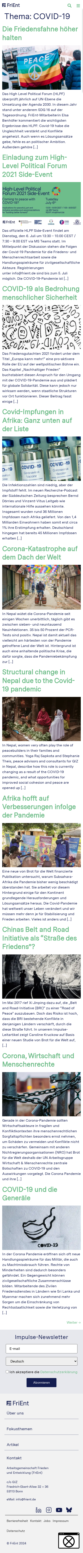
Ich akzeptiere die (43, 1372)
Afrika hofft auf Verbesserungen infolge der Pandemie (39, 806)
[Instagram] (49, 1510)
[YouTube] (59, 1510)
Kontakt (35, 1521)
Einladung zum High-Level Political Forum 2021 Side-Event (34, 165)
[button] (68, 1541)
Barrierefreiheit (17, 1521)
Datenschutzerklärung (58, 1372)
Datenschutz (16, 1531)
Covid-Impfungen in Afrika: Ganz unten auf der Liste (37, 420)
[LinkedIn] (38, 1510)
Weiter (74, 1322)
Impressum (61, 1521)
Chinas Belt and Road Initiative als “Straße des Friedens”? (39, 937)
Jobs (47, 1521)
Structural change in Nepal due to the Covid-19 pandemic (38, 680)
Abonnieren (41, 1382)
